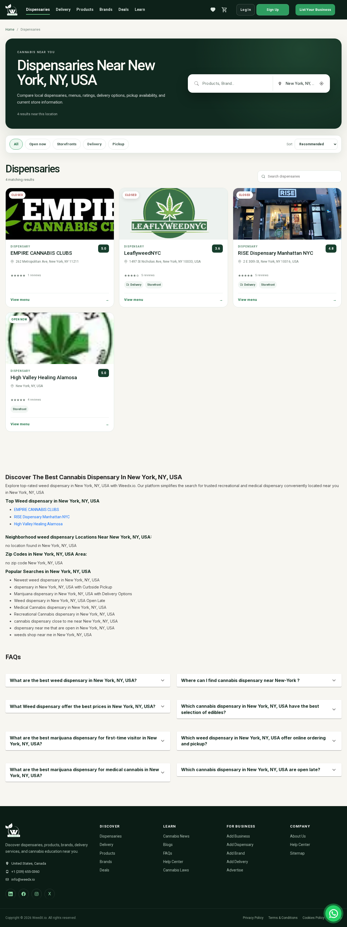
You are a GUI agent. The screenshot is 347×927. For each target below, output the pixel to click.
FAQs (167, 853)
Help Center (173, 862)
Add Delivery (237, 862)
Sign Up (272, 10)
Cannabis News (176, 836)
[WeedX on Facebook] (23, 894)
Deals (123, 9)
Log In (245, 10)
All (16, 144)
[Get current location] (321, 83)
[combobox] (218, 83)
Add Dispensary (240, 844)
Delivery (63, 9)
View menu (60, 300)
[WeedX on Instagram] (36, 894)
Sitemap (297, 853)
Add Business (238, 836)
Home (9, 29)
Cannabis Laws (176, 870)
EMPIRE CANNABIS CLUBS (41, 253)
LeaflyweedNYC (142, 253)
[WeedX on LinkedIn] (10, 894)
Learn (140, 9)
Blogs (168, 844)
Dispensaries (38, 9)
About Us (298, 836)
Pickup (118, 144)
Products (85, 9)
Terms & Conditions (283, 918)
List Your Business (315, 10)
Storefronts (66, 144)
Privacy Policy (253, 918)
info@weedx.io (23, 879)
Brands (106, 9)
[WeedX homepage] (11, 10)
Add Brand (236, 853)
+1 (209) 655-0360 (25, 872)
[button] (87, 680)
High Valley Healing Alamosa (44, 377)
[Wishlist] (213, 9)
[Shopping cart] (224, 9)
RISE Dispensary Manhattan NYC (275, 253)
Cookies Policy (313, 918)
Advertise (235, 870)
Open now (37, 144)
